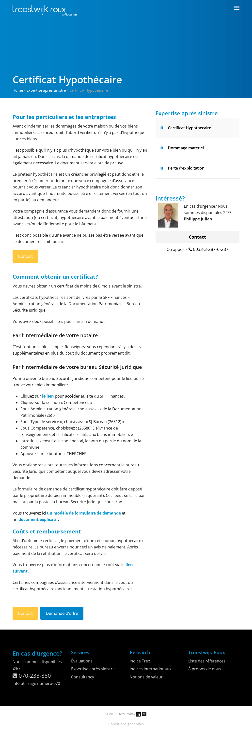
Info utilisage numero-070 (36, 683)
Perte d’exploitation (186, 168)
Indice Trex (140, 661)
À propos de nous (204, 669)
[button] (236, 8)
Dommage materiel (186, 148)
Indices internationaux (150, 669)
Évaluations (82, 661)
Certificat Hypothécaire (189, 127)
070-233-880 (34, 675)
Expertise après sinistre (46, 90)
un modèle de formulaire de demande (84, 513)
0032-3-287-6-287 (210, 249)
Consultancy (82, 677)
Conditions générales (126, 723)
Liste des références (206, 661)
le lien (48, 396)
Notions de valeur (146, 677)
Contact (25, 256)
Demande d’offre (62, 613)
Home (18, 90)
